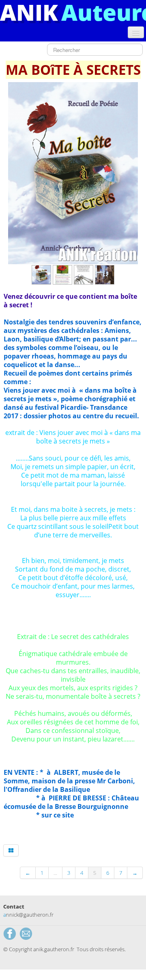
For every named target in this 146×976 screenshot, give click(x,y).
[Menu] (136, 32)
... (55, 872)
